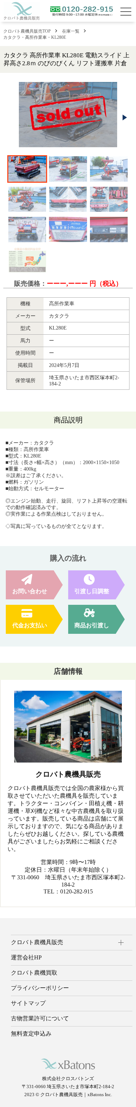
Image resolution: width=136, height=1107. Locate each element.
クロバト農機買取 (34, 973)
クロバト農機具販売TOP (27, 31)
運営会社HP (26, 957)
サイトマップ (28, 1003)
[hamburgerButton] (125, 11)
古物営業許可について (40, 1018)
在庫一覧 (70, 31)
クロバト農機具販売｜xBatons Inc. (76, 1094)
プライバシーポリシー (40, 988)
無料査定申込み (31, 1033)
